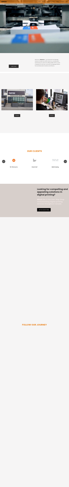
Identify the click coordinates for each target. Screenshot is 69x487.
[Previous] (3, 161)
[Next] (65, 161)
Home (39, 1)
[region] (34, 161)
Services (52, 115)
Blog (67, 1)
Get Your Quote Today (44, 209)
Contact (62, 1)
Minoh (4, 2)
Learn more (13, 66)
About (43, 1)
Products (17, 115)
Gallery (57, 1)
